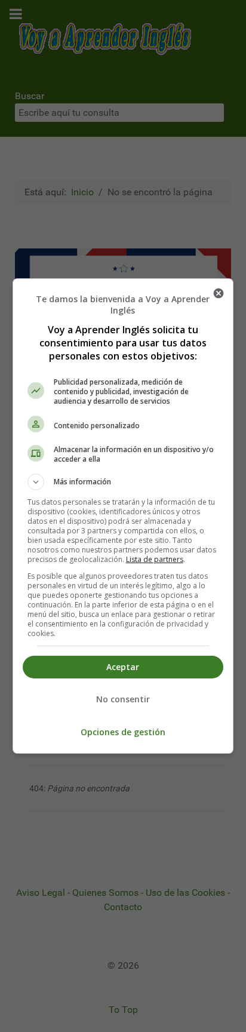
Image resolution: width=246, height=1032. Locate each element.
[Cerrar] (218, 293)
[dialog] (123, 516)
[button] (123, 482)
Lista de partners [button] (154, 559)
